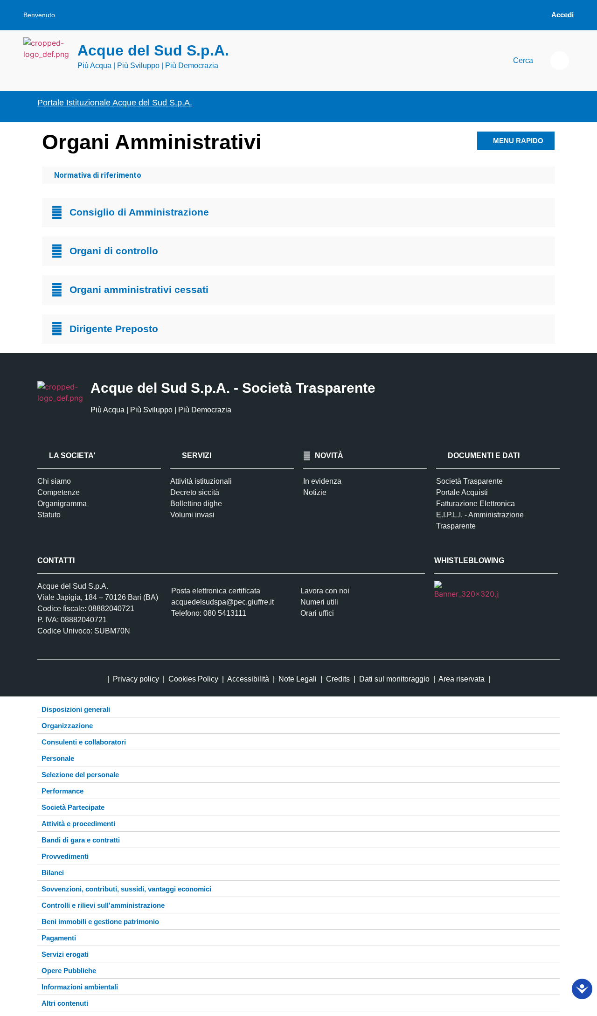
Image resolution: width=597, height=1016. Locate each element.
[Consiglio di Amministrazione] (56, 212)
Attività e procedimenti (78, 824)
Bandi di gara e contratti (81, 840)
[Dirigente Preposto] (56, 328)
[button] (559, 60)
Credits (338, 679)
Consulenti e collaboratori (84, 742)
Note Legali (297, 679)
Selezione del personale (80, 775)
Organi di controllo (113, 250)
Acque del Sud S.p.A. (153, 50)
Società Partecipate (73, 807)
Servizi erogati (65, 954)
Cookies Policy (193, 679)
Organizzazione (67, 726)
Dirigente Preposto (113, 328)
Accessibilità (249, 679)
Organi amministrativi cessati (138, 289)
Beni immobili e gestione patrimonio (100, 922)
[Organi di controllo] (56, 251)
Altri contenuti (65, 1003)
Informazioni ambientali (80, 987)
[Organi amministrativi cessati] (56, 290)
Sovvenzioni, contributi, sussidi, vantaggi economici (126, 889)
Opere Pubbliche (69, 970)
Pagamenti (59, 938)
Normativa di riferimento (97, 175)
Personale (58, 758)
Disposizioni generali (76, 709)
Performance (62, 791)
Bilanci (53, 873)
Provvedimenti (65, 856)
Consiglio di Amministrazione (139, 212)
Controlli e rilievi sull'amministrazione (103, 905)
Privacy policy (136, 679)
